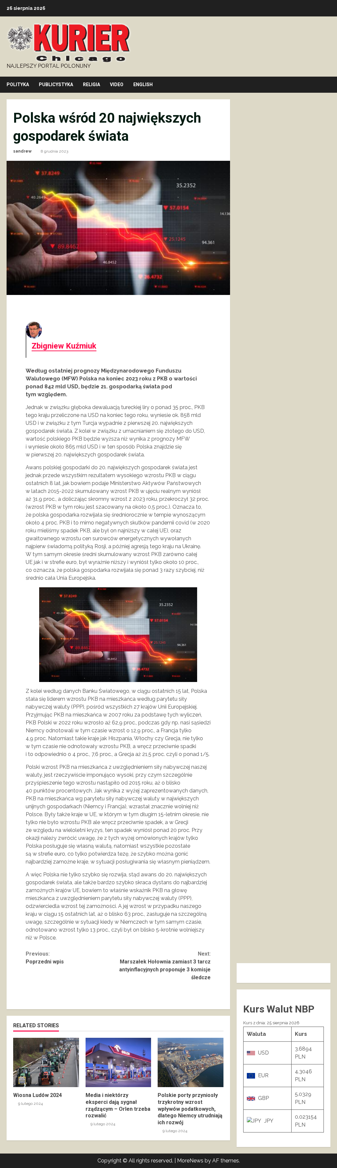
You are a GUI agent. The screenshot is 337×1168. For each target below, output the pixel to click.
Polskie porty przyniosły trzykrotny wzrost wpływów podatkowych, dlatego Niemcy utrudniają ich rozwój (190, 1062)
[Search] (328, 85)
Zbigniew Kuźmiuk (64, 346)
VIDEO (116, 84)
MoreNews (190, 1160)
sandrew (22, 151)
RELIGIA (91, 84)
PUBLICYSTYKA (56, 84)
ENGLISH (143, 84)
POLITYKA (18, 84)
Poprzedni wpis (45, 958)
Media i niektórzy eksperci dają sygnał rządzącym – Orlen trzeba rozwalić (118, 1062)
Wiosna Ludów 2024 (46, 1062)
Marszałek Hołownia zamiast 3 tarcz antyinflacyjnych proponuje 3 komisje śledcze (165, 966)
